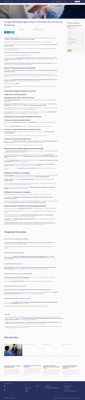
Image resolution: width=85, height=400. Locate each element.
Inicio (53, 1)
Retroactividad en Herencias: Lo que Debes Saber (32, 366)
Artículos (65, 1)
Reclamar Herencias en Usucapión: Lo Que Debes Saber (12, 366)
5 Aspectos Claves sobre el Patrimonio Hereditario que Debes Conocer (51, 367)
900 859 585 (74, 28)
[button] (5, 32)
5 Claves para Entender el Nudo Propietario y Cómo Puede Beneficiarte (70, 367)
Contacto (71, 1)
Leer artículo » (6, 375)
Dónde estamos (59, 1)
